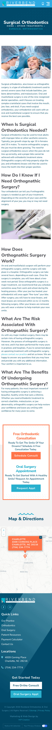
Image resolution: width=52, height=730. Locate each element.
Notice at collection (12, 726)
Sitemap (32, 710)
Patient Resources (11, 634)
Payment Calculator (11, 639)
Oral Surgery (8, 630)
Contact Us (7, 644)
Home (10, 26)
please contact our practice (14, 354)
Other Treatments (30, 26)
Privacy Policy (44, 710)
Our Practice (7, 620)
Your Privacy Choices (32, 726)
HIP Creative (24, 720)
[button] (25, 556)
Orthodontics (8, 625)
